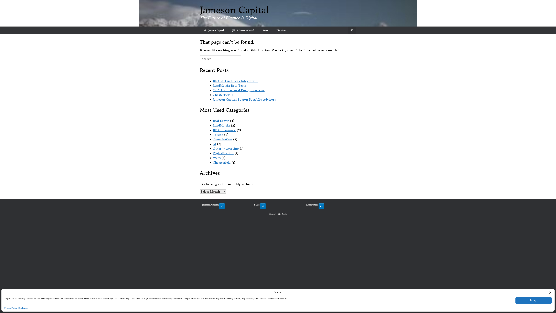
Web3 (217, 158)
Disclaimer (23, 308)
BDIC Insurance (224, 130)
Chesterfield (222, 162)
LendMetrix (221, 125)
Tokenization (222, 139)
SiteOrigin (282, 214)
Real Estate (221, 121)
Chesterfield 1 (223, 95)
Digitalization (223, 153)
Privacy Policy (10, 308)
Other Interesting (226, 148)
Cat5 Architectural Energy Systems (239, 90)
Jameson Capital (216, 30)
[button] (550, 292)
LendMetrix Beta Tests (229, 85)
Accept (533, 300)
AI (214, 144)
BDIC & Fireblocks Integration (235, 81)
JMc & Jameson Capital (243, 30)
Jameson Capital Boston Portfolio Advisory (244, 99)
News (265, 30)
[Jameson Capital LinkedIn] (222, 206)
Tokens (218, 135)
